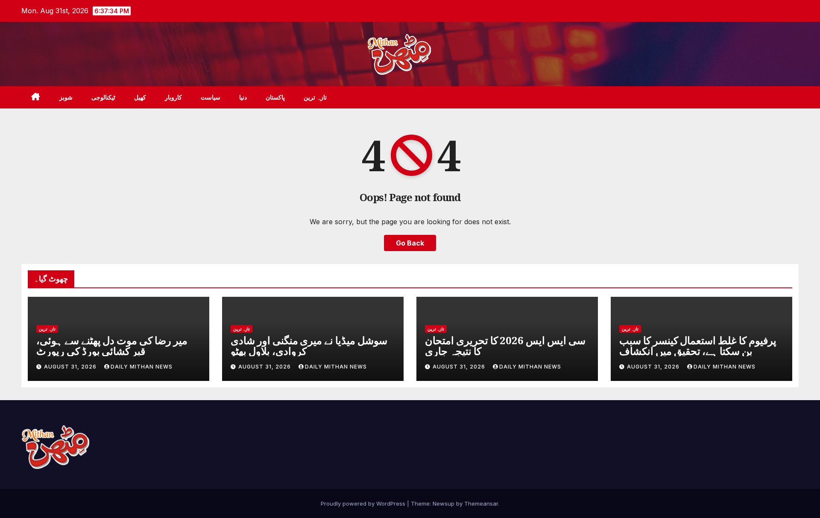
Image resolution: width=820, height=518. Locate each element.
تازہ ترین (315, 97)
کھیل (140, 97)
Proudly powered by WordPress (364, 503)
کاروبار (173, 97)
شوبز (66, 97)
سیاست (210, 97)
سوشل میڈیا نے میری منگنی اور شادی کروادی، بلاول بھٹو (309, 345)
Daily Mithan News (142, 366)
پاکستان (275, 97)
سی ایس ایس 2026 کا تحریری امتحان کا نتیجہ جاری (505, 345)
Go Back (410, 243)
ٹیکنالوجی (103, 97)
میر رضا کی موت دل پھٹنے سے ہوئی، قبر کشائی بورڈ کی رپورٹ (111, 345)
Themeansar (481, 503)
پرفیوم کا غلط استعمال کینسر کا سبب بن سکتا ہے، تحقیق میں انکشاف (697, 345)
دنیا (243, 97)
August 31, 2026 (71, 366)
